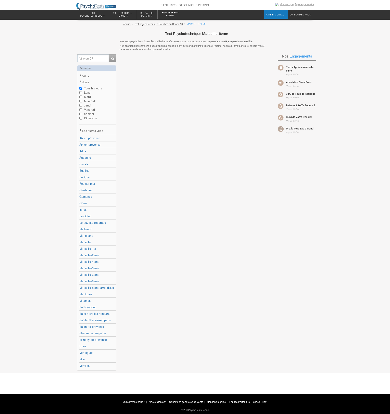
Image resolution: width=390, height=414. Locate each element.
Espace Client (259, 401)
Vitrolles (84, 366)
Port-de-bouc (87, 307)
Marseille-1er (87, 249)
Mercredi (89, 101)
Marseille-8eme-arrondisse (96, 288)
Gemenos (85, 197)
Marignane (86, 236)
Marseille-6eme (89, 275)
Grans (83, 203)
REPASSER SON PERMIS (170, 14)
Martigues (85, 294)
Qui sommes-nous (300, 14)
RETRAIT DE (146, 14)
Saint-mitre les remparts (94, 314)
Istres (83, 210)
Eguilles (84, 170)
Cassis (83, 164)
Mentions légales (216, 401)
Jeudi (87, 105)
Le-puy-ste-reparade (92, 223)
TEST (91, 14)
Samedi (89, 114)
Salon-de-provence (91, 327)
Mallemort (85, 229)
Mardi (87, 97)
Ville (82, 359)
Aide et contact (276, 14)
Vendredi (89, 110)
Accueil (127, 24)
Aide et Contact (157, 401)
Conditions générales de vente (186, 401)
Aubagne (85, 157)
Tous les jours (93, 88)
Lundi (87, 92)
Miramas (85, 301)
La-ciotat (85, 216)
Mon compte (287, 4)
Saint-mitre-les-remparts (95, 320)
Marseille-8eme (89, 281)
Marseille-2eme (89, 255)
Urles (82, 346)
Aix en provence (89, 138)
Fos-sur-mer (87, 183)
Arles (82, 151)
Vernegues (86, 353)
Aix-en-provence (90, 144)
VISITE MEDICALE (122, 14)
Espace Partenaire (239, 401)
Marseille (85, 242)
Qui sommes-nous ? (134, 401)
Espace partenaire (304, 4)
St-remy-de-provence (93, 340)
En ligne (84, 177)
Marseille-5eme (89, 268)
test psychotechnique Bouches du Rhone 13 (159, 24)
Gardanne (85, 190)
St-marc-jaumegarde (92, 333)
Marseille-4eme (89, 262)
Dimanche (90, 118)
